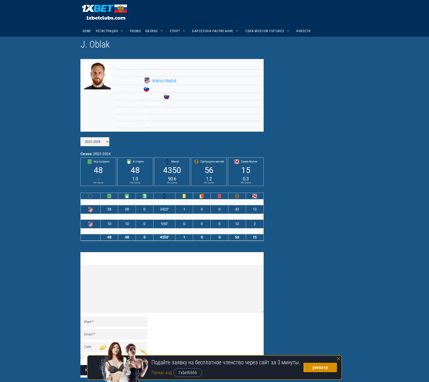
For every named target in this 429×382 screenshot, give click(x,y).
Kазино (151, 31)
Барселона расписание (212, 31)
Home (87, 31)
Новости (303, 31)
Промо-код (162, 372)
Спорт (175, 31)
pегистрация (107, 31)
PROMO (135, 31)
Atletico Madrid (164, 80)
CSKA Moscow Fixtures (264, 31)
